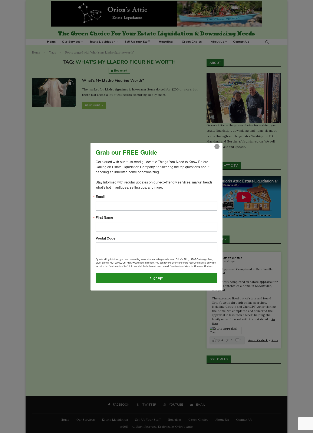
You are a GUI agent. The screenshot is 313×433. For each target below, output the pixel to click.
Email (100, 196)
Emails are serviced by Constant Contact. (191, 266)
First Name (104, 217)
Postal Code (105, 238)
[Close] (217, 146)
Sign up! (156, 278)
